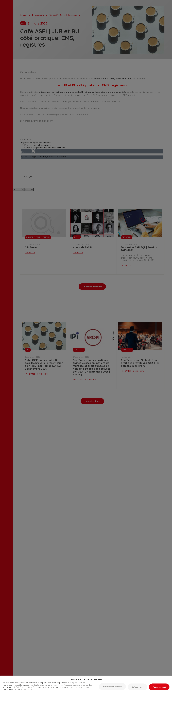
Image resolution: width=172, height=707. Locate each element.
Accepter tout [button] (159, 687)
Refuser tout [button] (137, 687)
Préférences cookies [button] (112, 686)
